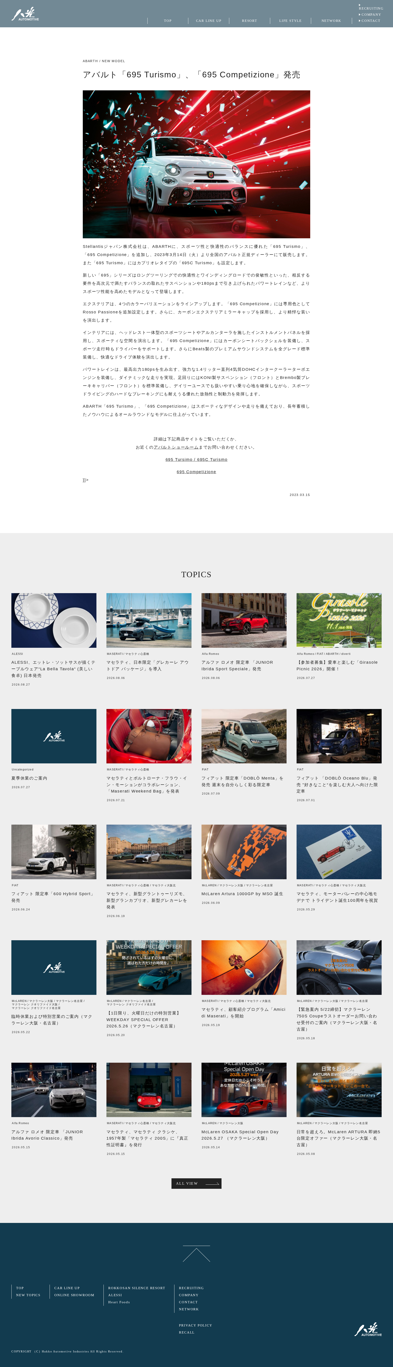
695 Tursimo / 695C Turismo (197, 459)
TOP (20, 1288)
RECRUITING (371, 8)
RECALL (187, 1332)
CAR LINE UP (67, 1288)
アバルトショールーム (176, 447)
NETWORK (189, 1309)
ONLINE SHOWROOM (74, 1295)
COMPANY (371, 14)
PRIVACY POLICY (195, 1325)
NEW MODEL (113, 61)
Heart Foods (119, 1302)
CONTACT (371, 21)
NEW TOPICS (28, 1295)
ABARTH (90, 61)
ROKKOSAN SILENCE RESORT (136, 1288)
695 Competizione (196, 472)
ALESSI (115, 1295)
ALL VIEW (187, 1183)
